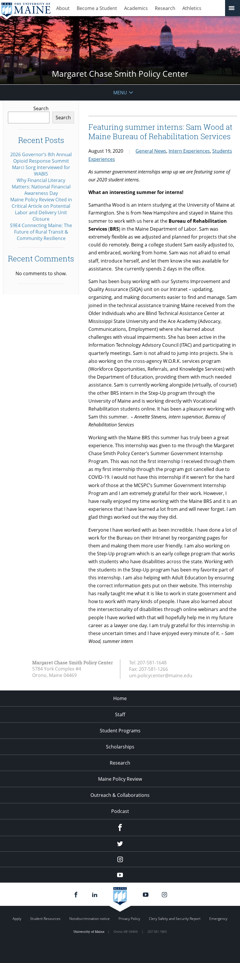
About (63, 8)
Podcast (120, 811)
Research (165, 8)
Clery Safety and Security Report (174, 918)
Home (120, 698)
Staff (120, 714)
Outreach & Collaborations (120, 795)
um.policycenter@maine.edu (160, 675)
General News (151, 151)
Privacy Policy (129, 918)
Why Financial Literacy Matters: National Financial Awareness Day (41, 186)
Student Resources (45, 918)
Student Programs (120, 730)
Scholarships (120, 746)
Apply (17, 918)
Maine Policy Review (120, 779)
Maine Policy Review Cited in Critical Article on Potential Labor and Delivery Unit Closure (41, 209)
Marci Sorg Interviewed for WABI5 (41, 170)
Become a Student (97, 8)
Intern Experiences (189, 151)
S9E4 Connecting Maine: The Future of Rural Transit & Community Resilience (41, 231)
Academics (136, 8)
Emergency (218, 918)
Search (41, 108)
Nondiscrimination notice (89, 918)
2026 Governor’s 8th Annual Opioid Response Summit (41, 157)
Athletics (191, 8)
